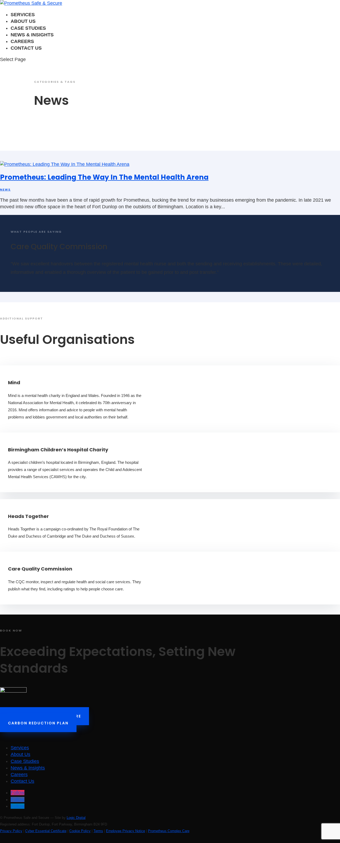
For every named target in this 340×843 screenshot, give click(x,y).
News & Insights (32, 34)
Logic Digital (76, 818)
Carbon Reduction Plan (38, 723)
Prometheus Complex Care (168, 831)
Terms (98, 831)
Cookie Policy (80, 831)
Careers (22, 41)
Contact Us (26, 48)
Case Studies (28, 28)
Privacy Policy (11, 831)
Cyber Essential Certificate (45, 831)
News (5, 189)
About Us (23, 21)
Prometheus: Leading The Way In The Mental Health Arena (104, 177)
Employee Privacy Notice (125, 831)
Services (23, 14)
